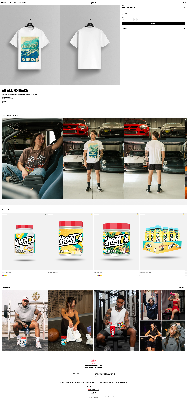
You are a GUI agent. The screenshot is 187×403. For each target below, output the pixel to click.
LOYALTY (19, 2)
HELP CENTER (94, 382)
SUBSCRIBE (91, 371)
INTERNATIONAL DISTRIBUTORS (114, 382)
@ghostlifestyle (181, 287)
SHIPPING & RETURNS (80, 382)
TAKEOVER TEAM (73, 382)
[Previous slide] (182, 116)
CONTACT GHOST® (88, 382)
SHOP (60, 382)
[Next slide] (184, 116)
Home (122, 5)
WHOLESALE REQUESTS (123, 382)
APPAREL (9, 2)
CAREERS (67, 382)
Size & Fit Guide (124, 28)
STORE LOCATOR (99, 382)
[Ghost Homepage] (93, 3)
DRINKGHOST (105, 382)
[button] (181, 2)
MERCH (14, 2)
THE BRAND (24, 2)
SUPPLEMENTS (3, 2)
